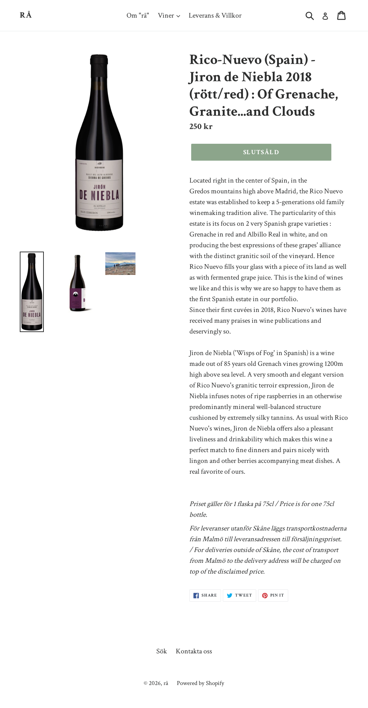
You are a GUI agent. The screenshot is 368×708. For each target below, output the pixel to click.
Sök (161, 651)
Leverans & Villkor (215, 15)
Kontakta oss (194, 651)
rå (26, 15)
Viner (166, 15)
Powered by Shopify (200, 683)
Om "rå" (137, 15)
